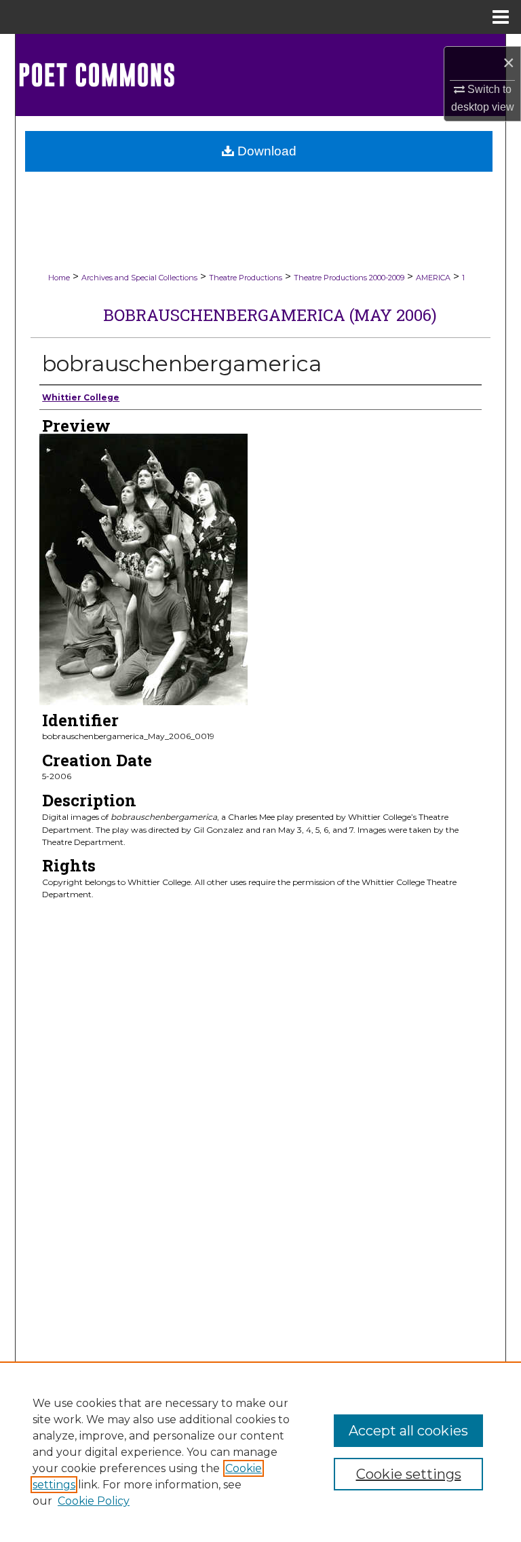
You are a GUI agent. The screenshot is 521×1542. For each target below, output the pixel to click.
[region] (260, 1451)
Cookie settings (408, 1474)
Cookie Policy (94, 1500)
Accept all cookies (408, 1431)
